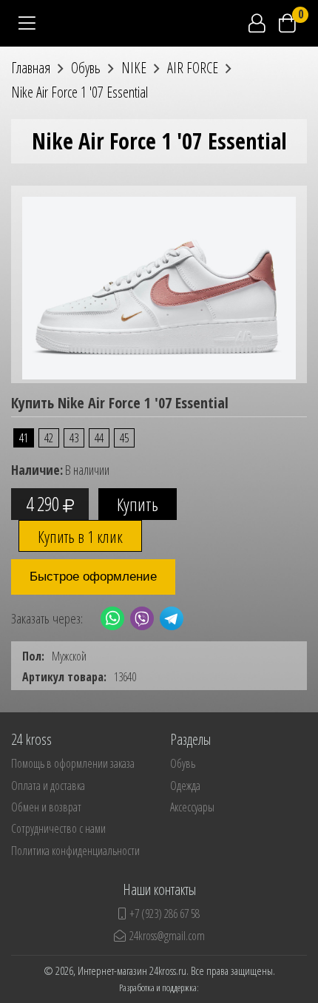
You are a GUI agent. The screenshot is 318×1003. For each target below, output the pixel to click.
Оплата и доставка (48, 785)
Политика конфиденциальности (75, 850)
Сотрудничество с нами (58, 828)
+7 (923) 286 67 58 (164, 913)
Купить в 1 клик (80, 536)
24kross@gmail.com (167, 936)
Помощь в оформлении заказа (73, 763)
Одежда (185, 785)
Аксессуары (192, 807)
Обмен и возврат (46, 807)
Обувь (182, 763)
